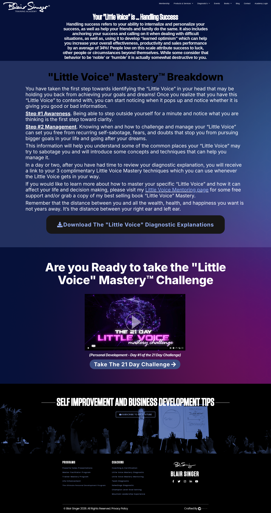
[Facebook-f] (173, 481)
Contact (247, 3)
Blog (238, 3)
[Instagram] (185, 481)
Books (226, 3)
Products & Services (182, 3)
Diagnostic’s (202, 3)
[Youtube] (196, 481)
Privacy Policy (119, 508)
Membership (164, 3)
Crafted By (191, 508)
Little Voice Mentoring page (177, 190)
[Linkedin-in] (190, 481)
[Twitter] (179, 481)
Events (217, 3)
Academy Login (261, 3)
